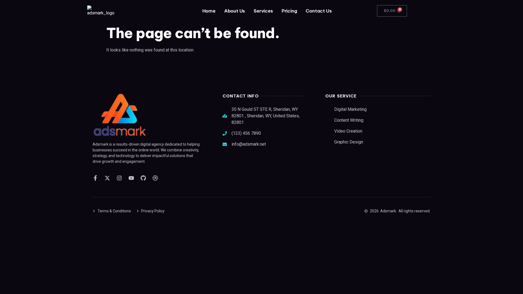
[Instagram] (119, 178)
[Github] (143, 178)
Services (263, 11)
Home (208, 11)
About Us (234, 11)
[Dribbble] (155, 178)
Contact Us (319, 11)
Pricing (289, 11)
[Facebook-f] (95, 178)
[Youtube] (131, 178)
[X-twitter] (107, 178)
